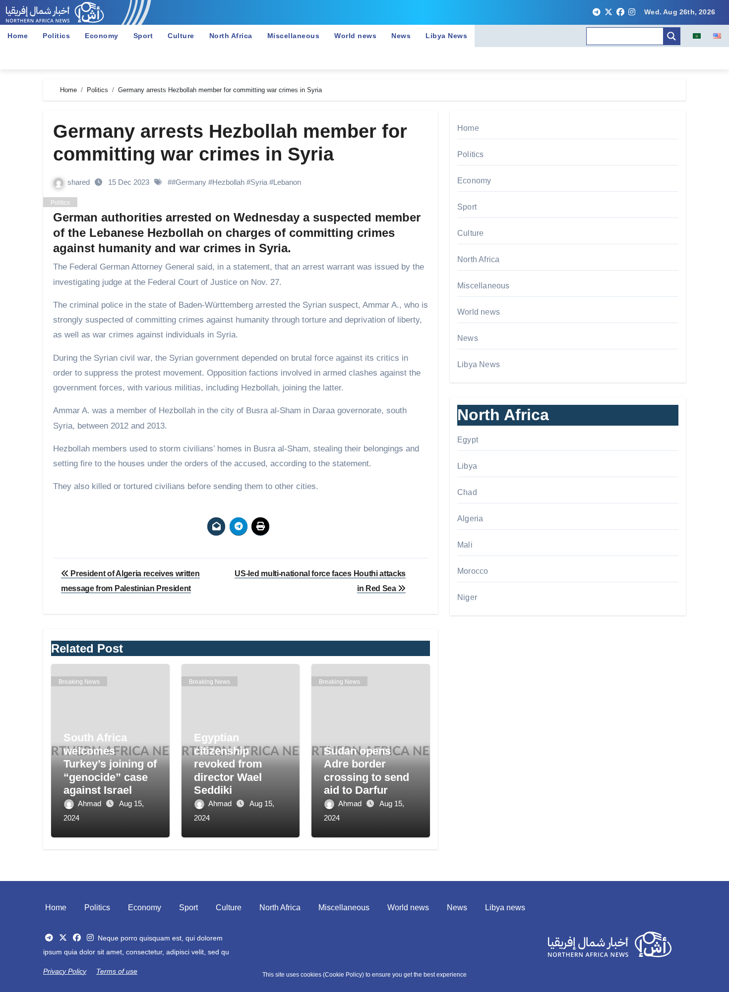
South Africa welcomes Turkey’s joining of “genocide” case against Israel (110, 763)
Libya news (505, 907)
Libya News (446, 36)
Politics (56, 36)
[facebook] (620, 12)
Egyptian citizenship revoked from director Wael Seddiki (228, 763)
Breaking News (79, 681)
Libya (467, 466)
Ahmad (90, 803)
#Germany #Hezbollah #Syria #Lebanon (236, 182)
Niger (467, 597)
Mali (465, 545)
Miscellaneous (293, 36)
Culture (181, 36)
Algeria (470, 518)
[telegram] (597, 12)
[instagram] (631, 12)
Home (17, 36)
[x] (608, 12)
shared (79, 182)
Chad (467, 492)
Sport (143, 36)
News (401, 36)
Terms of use (116, 971)
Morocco (472, 571)
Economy (102, 36)
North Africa (230, 36)
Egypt (467, 440)
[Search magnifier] (671, 36)
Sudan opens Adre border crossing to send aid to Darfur (366, 770)
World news (355, 36)
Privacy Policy (64, 971)
